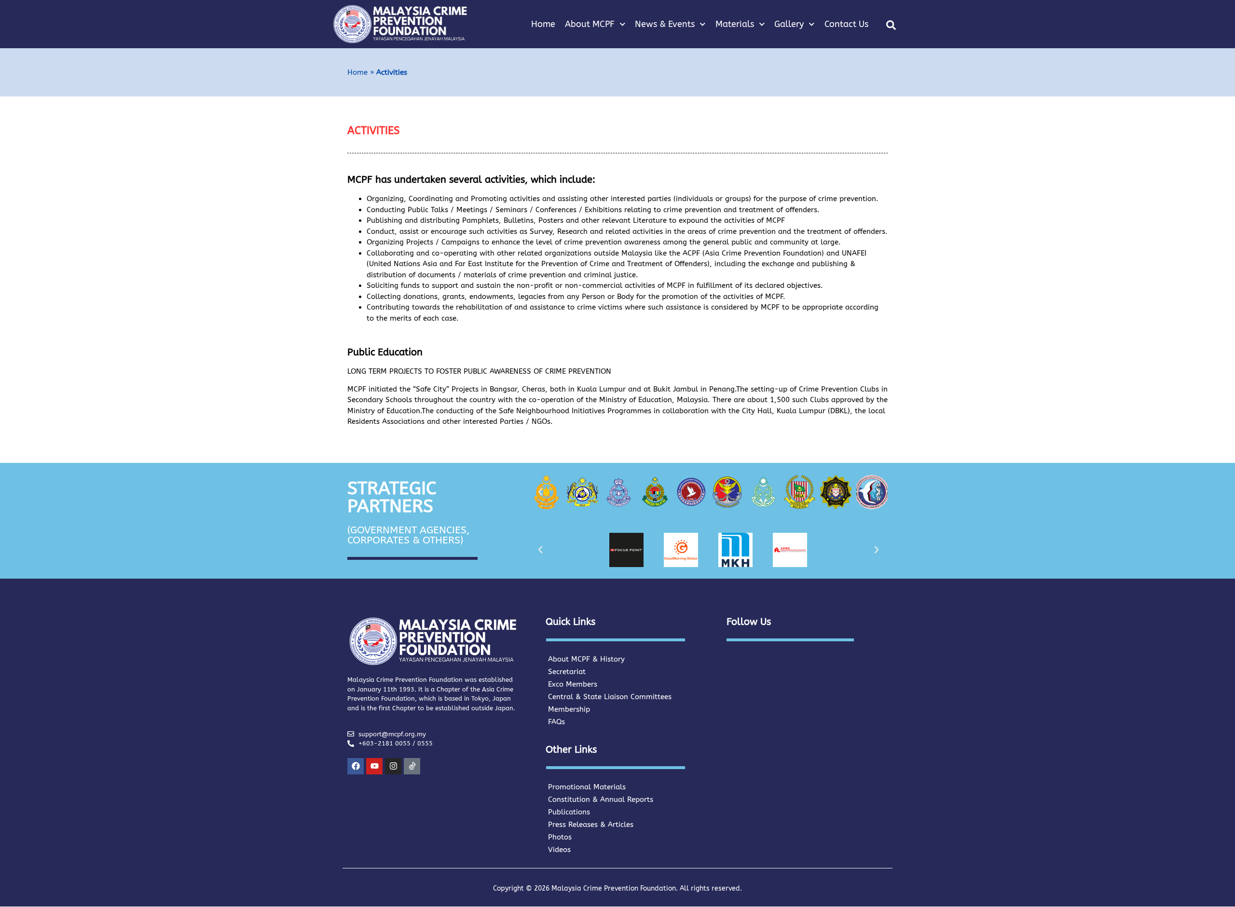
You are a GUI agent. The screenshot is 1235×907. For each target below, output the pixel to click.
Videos (559, 849)
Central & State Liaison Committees (610, 696)
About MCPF (590, 24)
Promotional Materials (587, 787)
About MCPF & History (586, 659)
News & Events (665, 24)
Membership (569, 709)
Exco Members (572, 684)
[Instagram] (393, 766)
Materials (734, 24)
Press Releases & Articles (590, 824)
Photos (560, 837)
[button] (891, 25)
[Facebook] (355, 766)
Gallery (789, 24)
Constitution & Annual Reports (600, 799)
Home (543, 24)
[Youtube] (374, 766)
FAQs (556, 721)
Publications (569, 812)
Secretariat (567, 671)
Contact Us (846, 24)
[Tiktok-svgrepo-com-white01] (412, 766)
